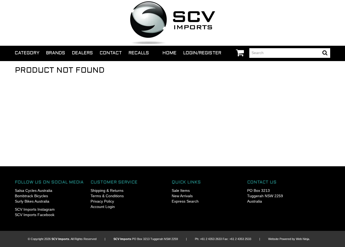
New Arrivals (182, 196)
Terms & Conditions (107, 196)
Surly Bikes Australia (32, 201)
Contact (111, 53)
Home (170, 53)
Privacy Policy (102, 201)
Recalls (139, 53)
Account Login (103, 206)
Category (27, 53)
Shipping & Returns (107, 190)
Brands (55, 53)
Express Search (185, 201)
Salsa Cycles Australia (33, 190)
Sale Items (181, 190)
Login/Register (202, 53)
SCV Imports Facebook (34, 215)
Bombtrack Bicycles (31, 196)
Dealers (82, 53)
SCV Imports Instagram (35, 209)
